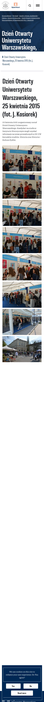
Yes (13, 686)
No (31, 686)
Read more (22, 693)
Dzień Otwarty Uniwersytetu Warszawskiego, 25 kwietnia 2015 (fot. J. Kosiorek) (17, 60)
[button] (22, 158)
